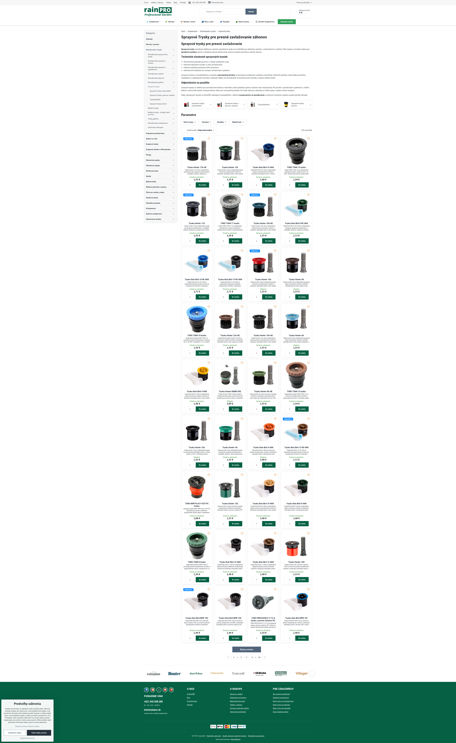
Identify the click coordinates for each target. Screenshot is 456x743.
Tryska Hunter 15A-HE (263, 335)
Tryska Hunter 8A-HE (263, 391)
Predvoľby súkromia (213, 736)
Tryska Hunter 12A (230, 167)
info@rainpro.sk (152, 709)
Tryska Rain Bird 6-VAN (263, 447)
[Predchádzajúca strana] (228, 657)
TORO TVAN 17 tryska (230, 223)
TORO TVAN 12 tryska (296, 391)
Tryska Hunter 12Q (230, 503)
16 (259, 657)
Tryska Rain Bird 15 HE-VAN (230, 279)
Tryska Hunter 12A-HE (230, 335)
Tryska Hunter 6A (296, 335)
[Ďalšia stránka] (264, 657)
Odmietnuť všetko (14, 733)
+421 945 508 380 (153, 701)
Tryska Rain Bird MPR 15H (196, 618)
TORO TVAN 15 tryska (296, 167)
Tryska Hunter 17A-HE (196, 167)
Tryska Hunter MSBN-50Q (230, 391)
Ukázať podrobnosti (27, 738)
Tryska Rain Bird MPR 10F (296, 618)
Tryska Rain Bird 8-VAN (296, 503)
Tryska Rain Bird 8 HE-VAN (296, 223)
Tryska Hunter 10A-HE (263, 223)
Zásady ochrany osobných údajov (234, 736)
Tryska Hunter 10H (296, 562)
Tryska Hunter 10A (263, 279)
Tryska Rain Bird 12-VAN (263, 562)
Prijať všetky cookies (39, 733)
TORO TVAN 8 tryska (197, 562)
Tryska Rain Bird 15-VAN (230, 562)
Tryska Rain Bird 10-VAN (263, 167)
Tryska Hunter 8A (296, 279)
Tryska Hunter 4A (229, 447)
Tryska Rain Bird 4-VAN (197, 391)
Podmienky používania (256, 736)
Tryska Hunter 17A (197, 223)
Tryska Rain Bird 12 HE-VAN (296, 447)
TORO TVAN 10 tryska (196, 335)
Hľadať (251, 11)
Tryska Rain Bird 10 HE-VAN (197, 279)
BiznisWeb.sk (235, 739)
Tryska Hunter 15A (197, 447)
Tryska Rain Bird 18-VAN (263, 503)
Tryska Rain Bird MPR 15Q (230, 618)
